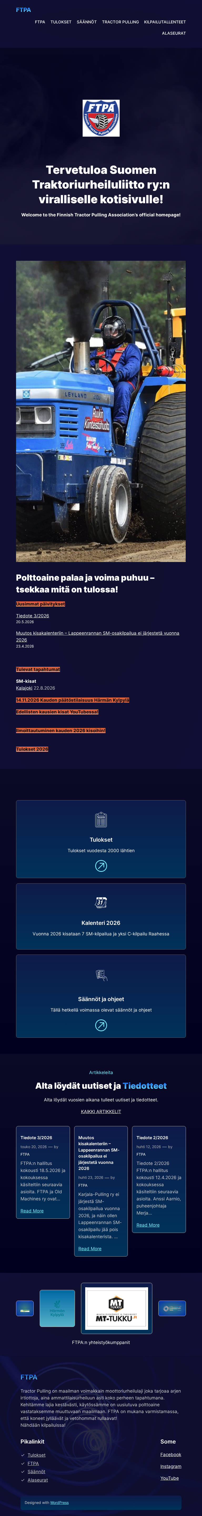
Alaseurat (38, 1480)
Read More (32, 1210)
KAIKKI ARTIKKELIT (101, 1111)
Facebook (170, 1454)
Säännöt (36, 1471)
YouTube (169, 1478)
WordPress (59, 1502)
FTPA (23, 9)
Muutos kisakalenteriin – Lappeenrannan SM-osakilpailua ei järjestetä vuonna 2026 (98, 1153)
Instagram (170, 1466)
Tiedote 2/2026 (152, 1137)
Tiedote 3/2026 (32, 615)
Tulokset (37, 1455)
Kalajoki (24, 688)
